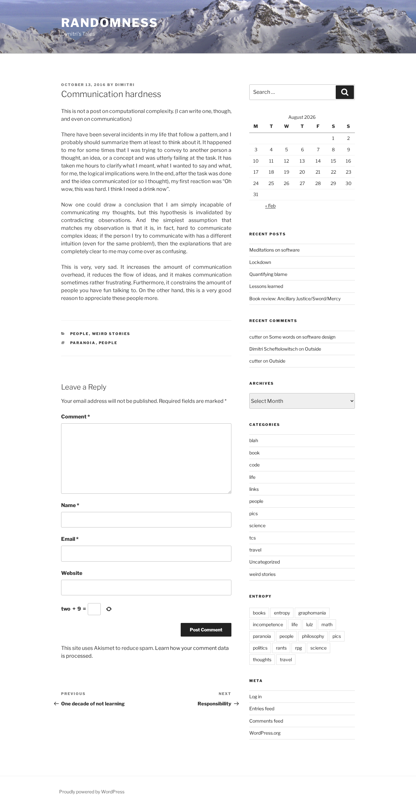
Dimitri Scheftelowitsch (273, 349)
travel (255, 549)
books (259, 612)
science (257, 525)
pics (253, 513)
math (326, 624)
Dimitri (125, 84)
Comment (75, 417)
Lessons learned (266, 286)
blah (253, 440)
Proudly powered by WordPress (91, 791)
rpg (298, 648)
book (254, 452)
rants (281, 648)
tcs (252, 537)
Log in (255, 696)
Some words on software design (302, 337)
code (254, 464)
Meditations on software (274, 250)
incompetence (268, 624)
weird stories (111, 333)
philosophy (313, 636)
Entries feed (261, 708)
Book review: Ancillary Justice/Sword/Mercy (295, 298)
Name (70, 505)
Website (71, 573)
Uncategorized (264, 562)
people (79, 333)
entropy (282, 612)
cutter (255, 337)
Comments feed (266, 721)
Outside (313, 349)
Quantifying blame (268, 274)
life (252, 477)
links (254, 489)
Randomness (109, 23)
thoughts (262, 659)
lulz (309, 624)
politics (260, 648)
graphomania (312, 612)
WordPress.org (264, 733)
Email (70, 539)
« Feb (270, 205)
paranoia (83, 343)
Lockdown (260, 262)
